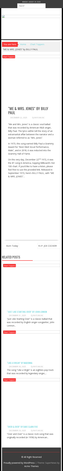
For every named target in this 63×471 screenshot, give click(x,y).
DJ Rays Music (38, 117)
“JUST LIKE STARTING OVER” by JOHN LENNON (27, 311)
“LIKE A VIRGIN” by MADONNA (19, 362)
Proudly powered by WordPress (19, 462)
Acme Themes (31, 466)
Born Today (12, 245)
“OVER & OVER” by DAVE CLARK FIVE (22, 426)
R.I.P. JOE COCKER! (47, 245)
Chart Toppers (9, 57)
